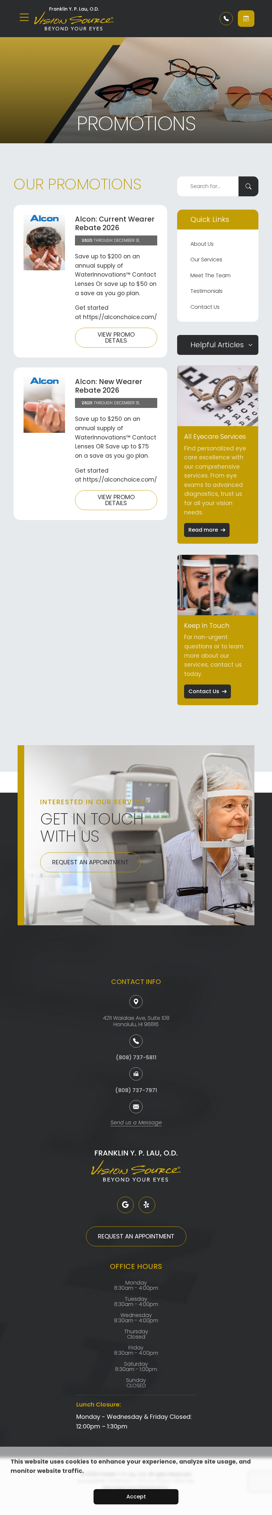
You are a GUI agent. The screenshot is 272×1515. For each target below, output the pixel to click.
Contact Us (205, 307)
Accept (136, 1496)
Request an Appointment (90, 862)
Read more (203, 530)
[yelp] (147, 1205)
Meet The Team (210, 275)
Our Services (206, 259)
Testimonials (206, 291)
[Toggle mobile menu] (24, 17)
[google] (125, 1205)
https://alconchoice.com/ (120, 317)
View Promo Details (116, 337)
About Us (202, 244)
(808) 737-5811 (136, 1057)
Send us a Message (136, 1123)
